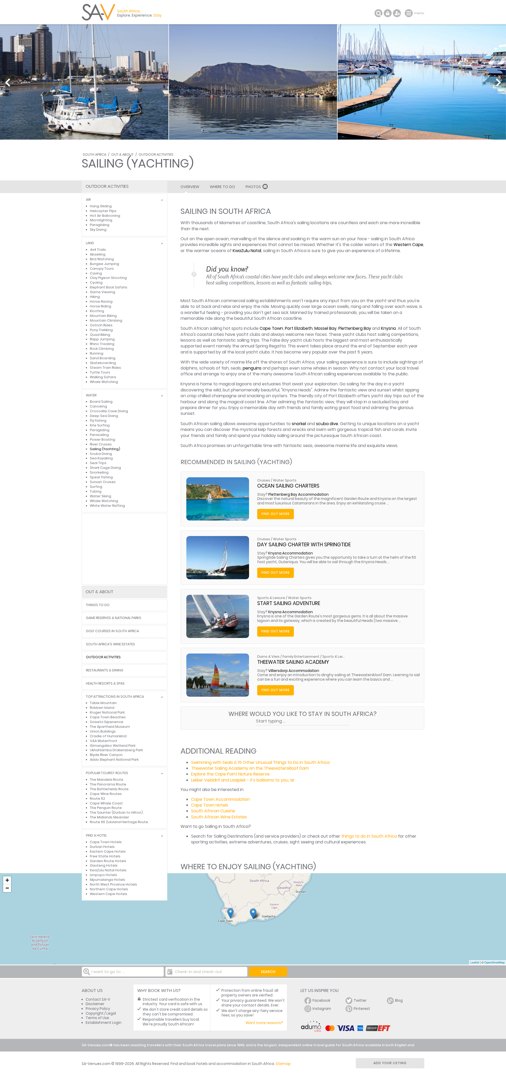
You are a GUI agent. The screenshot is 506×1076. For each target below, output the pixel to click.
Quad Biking (100, 334)
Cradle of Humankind (108, 736)
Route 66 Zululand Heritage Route (119, 822)
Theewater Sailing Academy (293, 662)
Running (96, 353)
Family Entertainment (301, 656)
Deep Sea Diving (104, 416)
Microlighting (101, 220)
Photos (253, 186)
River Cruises (101, 444)
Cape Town (271, 328)
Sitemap (283, 1063)
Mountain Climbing (106, 320)
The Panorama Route (108, 784)
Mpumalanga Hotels (107, 879)
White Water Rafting (107, 505)
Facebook (321, 1000)
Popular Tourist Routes (107, 773)
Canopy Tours (102, 268)
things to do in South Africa (369, 836)
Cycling (96, 282)
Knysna (388, 328)
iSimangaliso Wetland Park (112, 745)
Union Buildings (103, 731)
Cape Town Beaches (108, 717)
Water (91, 395)
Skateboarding (103, 363)
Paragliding (99, 225)
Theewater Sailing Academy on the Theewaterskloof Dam (250, 768)
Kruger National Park (107, 712)
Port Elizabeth (299, 328)
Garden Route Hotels (108, 861)
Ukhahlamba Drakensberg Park (116, 750)
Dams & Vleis (268, 656)
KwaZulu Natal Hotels (108, 870)
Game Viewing (102, 292)
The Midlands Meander (109, 817)
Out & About (122, 154)
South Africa (94, 154)
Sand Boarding (102, 358)
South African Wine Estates (219, 817)
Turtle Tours (100, 372)
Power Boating (102, 439)
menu (409, 13)
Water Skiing (100, 496)
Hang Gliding (101, 206)
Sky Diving (98, 229)
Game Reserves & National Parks (113, 618)
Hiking (95, 296)
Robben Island (102, 707)
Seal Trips (98, 463)
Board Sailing (101, 401)
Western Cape (408, 245)
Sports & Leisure (271, 597)
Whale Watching (104, 382)
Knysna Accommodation (290, 553)
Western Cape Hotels (108, 894)
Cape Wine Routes (106, 794)
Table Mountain (103, 703)
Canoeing (98, 406)
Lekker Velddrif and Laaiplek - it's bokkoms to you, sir (243, 780)
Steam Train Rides (105, 367)
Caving (96, 273)
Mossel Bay (325, 328)
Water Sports (284, 480)
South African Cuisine (213, 811)
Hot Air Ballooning (105, 215)
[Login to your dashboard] (388, 13)
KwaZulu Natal (247, 251)
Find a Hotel (96, 836)
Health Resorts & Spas (105, 684)
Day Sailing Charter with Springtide (304, 544)
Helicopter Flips (103, 211)
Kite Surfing (100, 425)
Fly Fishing (98, 420)
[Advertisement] (124, 549)
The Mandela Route (106, 779)
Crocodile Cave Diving (109, 411)
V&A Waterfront (103, 741)
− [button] (7, 888)
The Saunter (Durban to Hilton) (116, 812)
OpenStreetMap (494, 962)
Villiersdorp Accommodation (293, 670)
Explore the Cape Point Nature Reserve (230, 774)
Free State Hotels (105, 856)
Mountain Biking (103, 315)
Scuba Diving (101, 453)
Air (88, 200)
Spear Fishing (101, 477)
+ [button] (7, 880)
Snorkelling (99, 472)
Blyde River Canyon (106, 755)
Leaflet (474, 962)
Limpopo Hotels (103, 875)
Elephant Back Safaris (108, 287)
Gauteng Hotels (104, 865)
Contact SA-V (98, 999)
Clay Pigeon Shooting (108, 278)
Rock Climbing (102, 348)
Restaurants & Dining (104, 670)
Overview (190, 186)
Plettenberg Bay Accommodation (298, 494)
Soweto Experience (106, 722)
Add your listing (390, 1063)
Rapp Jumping (102, 339)
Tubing (95, 491)
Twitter (360, 1000)
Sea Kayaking (101, 458)
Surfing (96, 486)
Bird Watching (102, 259)
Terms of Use (97, 1017)
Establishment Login (103, 1022)
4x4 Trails (98, 249)
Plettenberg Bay (354, 328)
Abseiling (97, 254)
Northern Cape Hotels (109, 889)
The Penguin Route (106, 807)
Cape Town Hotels (209, 805)
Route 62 (97, 798)
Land (90, 243)
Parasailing (99, 435)
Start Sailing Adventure (288, 603)
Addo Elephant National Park (114, 759)
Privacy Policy (98, 1008)
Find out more (275, 514)
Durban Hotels (102, 846)
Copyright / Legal (101, 1013)
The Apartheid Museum (110, 726)
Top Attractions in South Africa (115, 697)
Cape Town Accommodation (220, 799)
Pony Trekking (101, 330)
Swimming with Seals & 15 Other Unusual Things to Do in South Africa (260, 762)
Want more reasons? (264, 1022)
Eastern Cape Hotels (108, 851)
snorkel (299, 424)
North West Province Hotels (113, 884)
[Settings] (397, 13)
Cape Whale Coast (106, 803)
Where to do (222, 186)
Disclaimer (95, 1003)
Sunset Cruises (103, 482)
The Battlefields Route (109, 789)
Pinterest (362, 1008)
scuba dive (327, 424)
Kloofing (97, 311)
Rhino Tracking (102, 344)
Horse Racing (101, 301)
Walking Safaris (103, 377)
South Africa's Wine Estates (110, 644)
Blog (399, 1000)
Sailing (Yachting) (105, 449)
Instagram (322, 1008)
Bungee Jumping (104, 264)
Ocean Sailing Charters (288, 485)
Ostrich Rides (101, 325)
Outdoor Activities (156, 154)
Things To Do (98, 605)
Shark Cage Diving (105, 467)
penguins (252, 368)
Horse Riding (100, 306)
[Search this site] (378, 13)
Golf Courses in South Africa (112, 631)
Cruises (263, 480)
